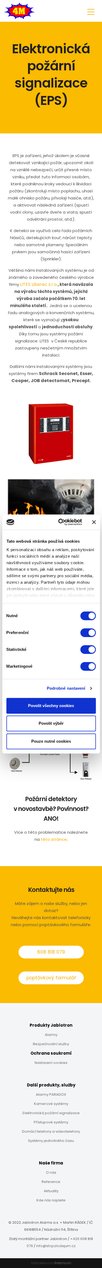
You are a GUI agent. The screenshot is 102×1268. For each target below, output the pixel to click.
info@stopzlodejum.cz (56, 1245)
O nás (51, 1172)
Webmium (62, 1263)
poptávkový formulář (51, 978)
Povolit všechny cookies (51, 705)
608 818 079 (51, 952)
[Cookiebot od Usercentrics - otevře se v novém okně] (61, 522)
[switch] (88, 632)
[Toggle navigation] (91, 11)
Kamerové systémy (51, 1103)
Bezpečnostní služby (51, 1044)
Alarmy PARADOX (51, 1094)
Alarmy (51, 1034)
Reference (51, 1181)
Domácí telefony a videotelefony (51, 1131)
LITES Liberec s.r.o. (39, 284)
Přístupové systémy (51, 1122)
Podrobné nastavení (66, 688)
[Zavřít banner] (94, 522)
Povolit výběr (51, 723)
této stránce (54, 839)
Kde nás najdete (51, 1200)
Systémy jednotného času (51, 1140)
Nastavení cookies (51, 1062)
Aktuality (51, 1191)
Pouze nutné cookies (51, 741)
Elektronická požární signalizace (51, 1113)
